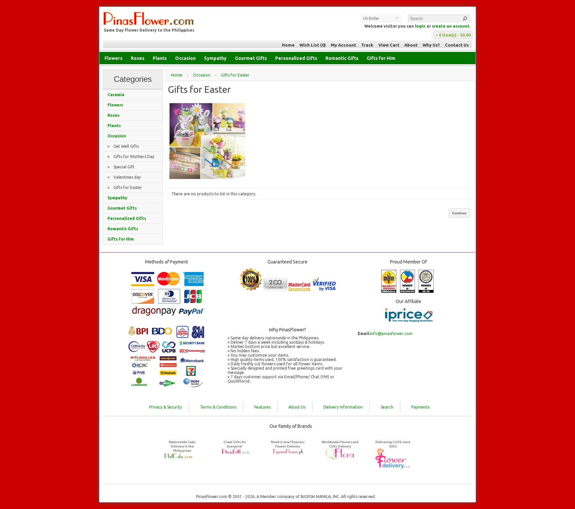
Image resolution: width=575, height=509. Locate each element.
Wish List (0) (312, 45)
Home (288, 45)
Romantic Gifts (341, 58)
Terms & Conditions (218, 407)
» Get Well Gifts (123, 146)
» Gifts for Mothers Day (130, 156)
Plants (160, 58)
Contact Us (457, 45)
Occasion (185, 58)
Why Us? (431, 45)
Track (367, 45)
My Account (343, 45)
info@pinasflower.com (391, 333)
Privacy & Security (165, 407)
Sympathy (215, 58)
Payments (420, 407)
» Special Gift (120, 167)
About (411, 45)
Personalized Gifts (296, 58)
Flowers (113, 58)
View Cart (388, 45)
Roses (137, 58)
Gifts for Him (381, 58)
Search (387, 407)
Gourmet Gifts (251, 58)
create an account (451, 26)
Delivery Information (343, 407)
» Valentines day (124, 177)
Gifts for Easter (235, 75)
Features (262, 407)
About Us (296, 407)
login (420, 26)
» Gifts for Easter (124, 187)
